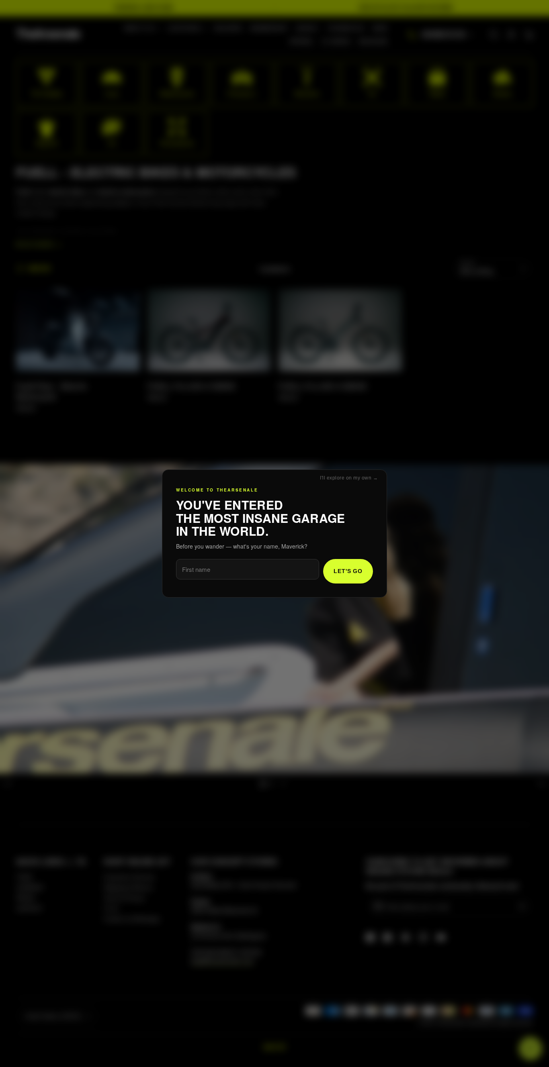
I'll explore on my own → (349, 478)
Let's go (348, 571)
